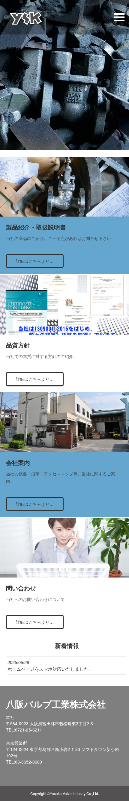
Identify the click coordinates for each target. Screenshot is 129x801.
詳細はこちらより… (35, 261)
